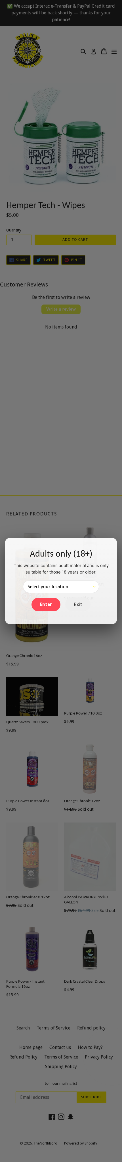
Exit (78, 604)
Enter (46, 604)
